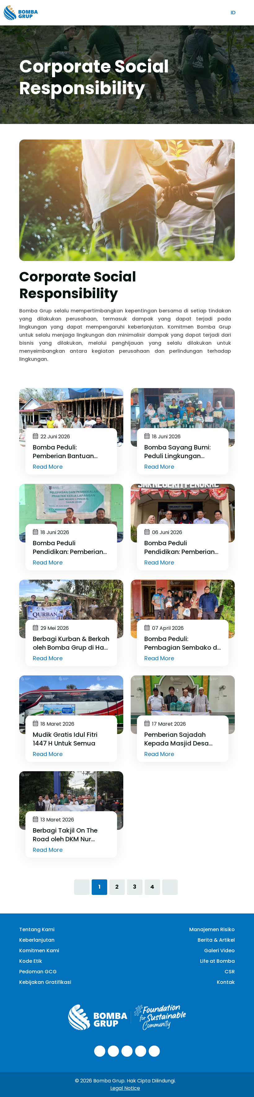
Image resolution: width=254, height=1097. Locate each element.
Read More (48, 467)
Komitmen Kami (39, 950)
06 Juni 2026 (166, 532)
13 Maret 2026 (56, 819)
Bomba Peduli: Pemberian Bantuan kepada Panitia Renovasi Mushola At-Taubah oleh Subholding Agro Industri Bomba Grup (70, 451)
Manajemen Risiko (212, 929)
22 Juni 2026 (54, 436)
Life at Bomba (217, 961)
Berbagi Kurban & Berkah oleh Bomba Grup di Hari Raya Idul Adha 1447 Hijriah (71, 643)
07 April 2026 (167, 628)
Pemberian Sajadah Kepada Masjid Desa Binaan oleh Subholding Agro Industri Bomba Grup (180, 739)
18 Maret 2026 (56, 724)
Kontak (226, 982)
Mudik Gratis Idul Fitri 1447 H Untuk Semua (65, 739)
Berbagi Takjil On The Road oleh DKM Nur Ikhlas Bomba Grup (65, 834)
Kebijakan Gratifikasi (45, 982)
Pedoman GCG (38, 971)
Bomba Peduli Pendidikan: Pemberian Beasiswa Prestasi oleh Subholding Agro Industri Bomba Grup (182, 547)
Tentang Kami (37, 929)
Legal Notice (125, 1088)
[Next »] (170, 887)
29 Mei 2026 (54, 628)
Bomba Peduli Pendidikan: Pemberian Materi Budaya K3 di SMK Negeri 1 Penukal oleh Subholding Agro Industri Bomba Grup (71, 547)
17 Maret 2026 (168, 724)
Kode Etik (30, 961)
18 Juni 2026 (166, 436)
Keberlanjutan (37, 940)
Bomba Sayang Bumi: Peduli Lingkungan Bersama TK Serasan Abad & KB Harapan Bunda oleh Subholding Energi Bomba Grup (180, 451)
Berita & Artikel (216, 940)
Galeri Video (219, 950)
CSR (230, 971)
